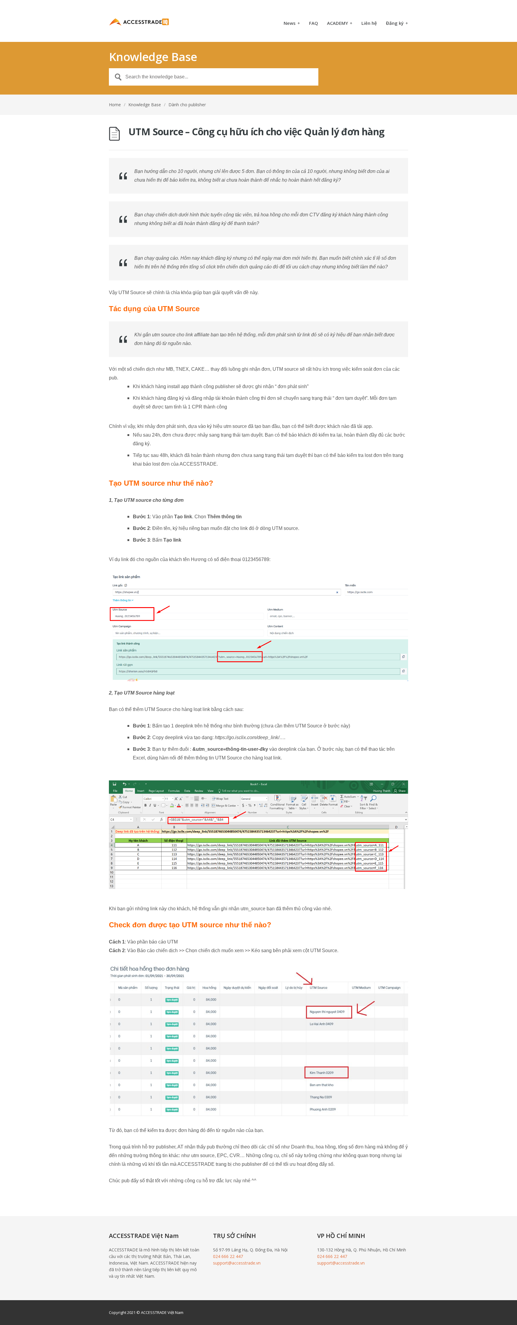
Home (115, 104)
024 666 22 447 (228, 1256)
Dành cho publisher (187, 104)
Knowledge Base (144, 104)
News (292, 23)
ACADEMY (339, 23)
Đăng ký (397, 23)
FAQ (313, 23)
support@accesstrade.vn (237, 1263)
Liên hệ (369, 23)
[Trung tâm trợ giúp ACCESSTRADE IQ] (139, 21)
